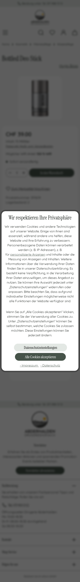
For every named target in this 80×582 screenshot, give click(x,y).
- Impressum (29, 365)
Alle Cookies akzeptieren (40, 356)
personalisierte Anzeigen (27, 254)
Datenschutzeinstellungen (40, 347)
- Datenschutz (50, 365)
